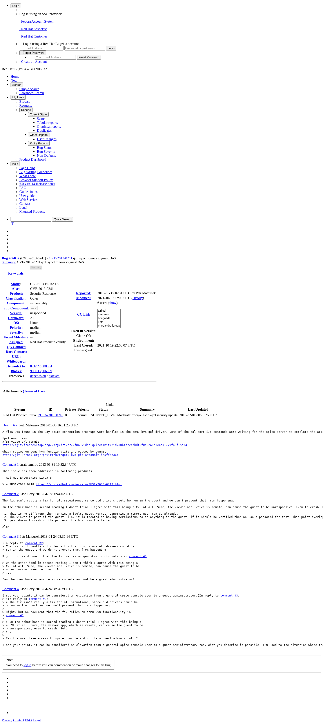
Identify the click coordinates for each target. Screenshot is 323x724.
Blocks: (16, 371)
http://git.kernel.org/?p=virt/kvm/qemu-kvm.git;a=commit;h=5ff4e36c (60, 454)
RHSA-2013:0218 (50, 415)
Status (15, 284)
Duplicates (44, 130)
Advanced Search (31, 93)
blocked (54, 376)
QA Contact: (16, 347)
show (112, 303)
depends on (38, 376)
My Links (18, 97)
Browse (24, 101)
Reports (26, 109)
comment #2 (34, 543)
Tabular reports (47, 122)
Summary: (9, 262)
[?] (12, 223)
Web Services (28, 199)
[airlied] (109, 311)
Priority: (16, 327)
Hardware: (16, 318)
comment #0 (138, 556)
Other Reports (39, 135)
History (137, 298)
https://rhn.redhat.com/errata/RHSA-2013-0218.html (79, 484)
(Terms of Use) (34, 391)
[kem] (109, 322)
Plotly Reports (39, 143)
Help (15, 163)
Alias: (16, 289)
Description (10, 425)
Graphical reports (49, 126)
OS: (16, 323)
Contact (24, 203)
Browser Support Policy (36, 180)
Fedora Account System (36, 21)
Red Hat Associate (33, 29)
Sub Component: (16, 308)
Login (15, 5)
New (14, 80)
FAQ (22, 188)
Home (15, 76)
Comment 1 (10, 464)
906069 (47, 371)
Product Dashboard (32, 159)
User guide (26, 196)
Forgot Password (32, 52)
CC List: (83, 314)
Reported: (83, 293)
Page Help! (27, 168)
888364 (47, 366)
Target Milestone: (16, 337)
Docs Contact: (16, 352)
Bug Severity (46, 151)
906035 (35, 371)
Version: (16, 313)
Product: (16, 293)
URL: (16, 356)
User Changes (46, 139)
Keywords (15, 273)
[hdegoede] (109, 318)
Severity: (16, 332)
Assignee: (16, 342)
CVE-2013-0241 (60, 258)
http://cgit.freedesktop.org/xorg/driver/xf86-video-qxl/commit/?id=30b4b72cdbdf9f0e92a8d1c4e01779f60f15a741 (95, 445)
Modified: (83, 298)
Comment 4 (10, 589)
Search (16, 84)
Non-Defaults (46, 155)
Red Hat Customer (33, 36)
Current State (38, 114)
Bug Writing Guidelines (35, 172)
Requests (25, 105)
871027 (35, 366)
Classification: (16, 298)
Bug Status (44, 147)
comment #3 (229, 595)
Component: (16, 303)
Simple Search (29, 89)
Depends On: (16, 366)
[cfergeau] (109, 314)
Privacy (7, 720)
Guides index (28, 192)
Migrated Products (32, 211)
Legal (23, 207)
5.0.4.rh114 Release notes (37, 184)
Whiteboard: (16, 361)
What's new (27, 176)
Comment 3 (10, 536)
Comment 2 (10, 494)
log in (27, 665)
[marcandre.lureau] (109, 326)
